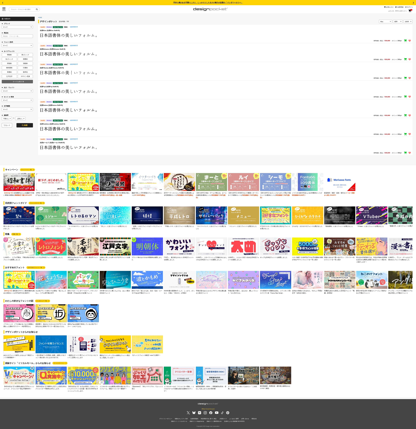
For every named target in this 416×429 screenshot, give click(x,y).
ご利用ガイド (223, 418)
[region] (225, 35)
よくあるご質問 (234, 418)
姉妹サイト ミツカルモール (179, 421)
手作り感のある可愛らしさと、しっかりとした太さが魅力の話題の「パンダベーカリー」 (208, 2)
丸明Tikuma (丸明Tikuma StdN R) (52, 68)
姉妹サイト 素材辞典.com (214, 421)
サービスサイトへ (59, 363)
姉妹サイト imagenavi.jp (197, 421)
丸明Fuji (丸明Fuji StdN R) (49, 86)
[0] (409, 11)
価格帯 (6, 115)
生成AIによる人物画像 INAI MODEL (234, 421)
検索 (26, 125)
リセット (6, 125)
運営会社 (254, 418)
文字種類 (7, 106)
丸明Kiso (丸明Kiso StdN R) (50, 30)
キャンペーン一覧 (26, 169)
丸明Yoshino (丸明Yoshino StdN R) (52, 124)
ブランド (7, 23)
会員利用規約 (194, 418)
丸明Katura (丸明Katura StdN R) (51, 105)
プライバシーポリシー (165, 418)
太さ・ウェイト (9, 87)
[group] (19, 184)
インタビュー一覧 (41, 301)
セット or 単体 (9, 97)
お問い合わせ (245, 418)
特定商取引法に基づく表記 (208, 418)
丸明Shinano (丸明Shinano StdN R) (52, 49)
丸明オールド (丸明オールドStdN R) (52, 142)
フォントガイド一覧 (36, 203)
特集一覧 (15, 234)
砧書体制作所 (74, 27)
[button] (2, 2)
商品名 (6, 33)
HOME (40, 17)
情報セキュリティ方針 (181, 418)
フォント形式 (8, 42)
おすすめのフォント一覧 (35, 267)
